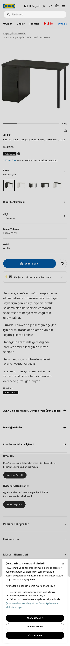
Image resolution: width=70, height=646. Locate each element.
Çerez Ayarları (35, 635)
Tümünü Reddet (35, 626)
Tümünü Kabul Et (35, 618)
